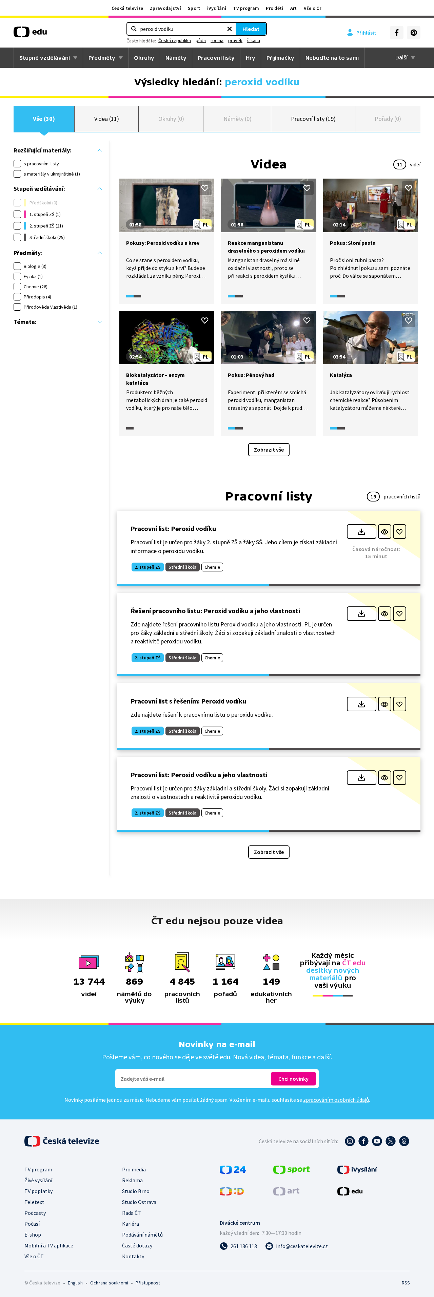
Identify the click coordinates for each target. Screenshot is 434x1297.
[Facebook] (396, 32)
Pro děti (274, 8)
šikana (253, 40)
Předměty (101, 58)
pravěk (235, 40)
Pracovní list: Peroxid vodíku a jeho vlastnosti (199, 774)
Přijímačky (280, 58)
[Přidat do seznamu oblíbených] (205, 188)
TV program (246, 8)
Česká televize (127, 8)
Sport (194, 8)
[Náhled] (384, 531)
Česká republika (174, 40)
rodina (217, 40)
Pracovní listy (216, 58)
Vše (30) (44, 119)
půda (201, 40)
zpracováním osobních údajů (336, 1099)
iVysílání (216, 8)
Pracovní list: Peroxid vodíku (173, 528)
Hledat (250, 28)
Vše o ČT (313, 8)
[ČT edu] (30, 34)
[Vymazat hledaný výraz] (229, 29)
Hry (250, 58)
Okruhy (144, 58)
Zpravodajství (165, 8)
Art (293, 8)
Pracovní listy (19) (313, 119)
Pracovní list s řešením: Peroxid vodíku (188, 701)
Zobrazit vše (269, 449)
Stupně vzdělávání (44, 58)
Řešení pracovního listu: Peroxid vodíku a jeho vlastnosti (215, 610)
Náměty (175, 58)
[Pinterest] (413, 32)
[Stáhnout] (361, 531)
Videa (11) (106, 119)
